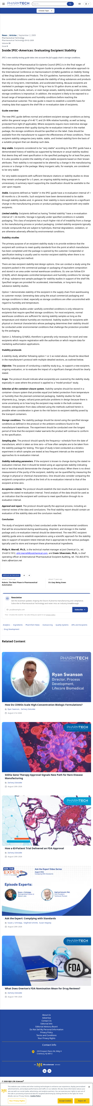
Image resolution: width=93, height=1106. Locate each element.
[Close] (89, 1087)
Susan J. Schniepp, (15, 923)
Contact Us (47, 1020)
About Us (46, 1015)
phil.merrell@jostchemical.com (31, 553)
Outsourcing (48, 625)
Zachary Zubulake (28, 709)
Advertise (46, 1018)
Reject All (82, 1101)
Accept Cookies (65, 1101)
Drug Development (11, 629)
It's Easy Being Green (57, 582)
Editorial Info (46, 1023)
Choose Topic (44, 10)
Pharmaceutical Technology (13, 38)
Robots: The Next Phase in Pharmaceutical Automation (19, 583)
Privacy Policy (46, 1032)
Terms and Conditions (46, 1035)
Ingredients (18, 625)
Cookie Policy (35, 1096)
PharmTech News (33, 625)
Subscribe (79, 609)
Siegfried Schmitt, (31, 923)
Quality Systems (62, 625)
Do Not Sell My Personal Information (46, 1029)
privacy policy (50, 615)
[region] (46, 1094)
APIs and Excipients (79, 625)
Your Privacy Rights (46, 1038)
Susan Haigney (45, 923)
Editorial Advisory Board (46, 1026)
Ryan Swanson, (14, 709)
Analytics (6, 625)
